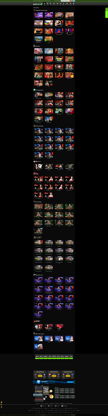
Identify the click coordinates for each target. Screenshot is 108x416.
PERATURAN (46, 403)
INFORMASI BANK (52, 403)
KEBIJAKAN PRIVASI (62, 403)
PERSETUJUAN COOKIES (69, 403)
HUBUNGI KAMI (57, 403)
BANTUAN (42, 403)
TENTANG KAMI (38, 403)
